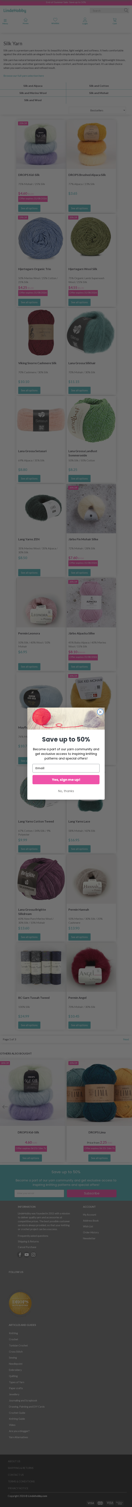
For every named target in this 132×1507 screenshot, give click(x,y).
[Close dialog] (100, 712)
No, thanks (66, 791)
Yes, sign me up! (66, 779)
